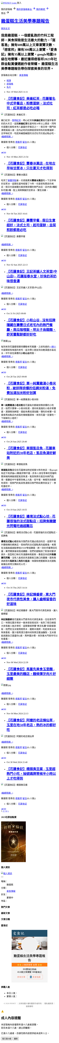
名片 (9, 87)
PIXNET (13, 1003)
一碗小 (52, 347)
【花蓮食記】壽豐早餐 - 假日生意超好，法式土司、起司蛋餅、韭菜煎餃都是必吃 (31, 225)
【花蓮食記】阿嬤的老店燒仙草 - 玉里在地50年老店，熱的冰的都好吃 (31, 724)
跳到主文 (5, 28)
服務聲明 (29, 1006)
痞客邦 (18, 142)
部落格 (10, 84)
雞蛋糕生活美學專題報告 (25, 21)
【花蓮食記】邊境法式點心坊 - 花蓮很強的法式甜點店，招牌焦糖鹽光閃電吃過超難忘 (31, 521)
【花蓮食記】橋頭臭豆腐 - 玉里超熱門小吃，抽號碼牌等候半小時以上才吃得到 (31, 773)
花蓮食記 (22, 147)
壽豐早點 (12, 180)
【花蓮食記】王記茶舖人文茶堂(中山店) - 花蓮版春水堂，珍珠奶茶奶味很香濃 (32, 276)
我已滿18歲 (6, 1039)
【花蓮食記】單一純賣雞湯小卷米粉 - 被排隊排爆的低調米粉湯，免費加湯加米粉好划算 (31, 388)
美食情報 (23, 75)
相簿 (9, 80)
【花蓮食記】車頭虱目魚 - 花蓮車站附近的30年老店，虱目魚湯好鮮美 (31, 452)
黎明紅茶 (16, 120)
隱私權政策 (48, 1003)
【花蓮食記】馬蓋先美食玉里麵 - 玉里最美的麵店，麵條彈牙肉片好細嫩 (31, 673)
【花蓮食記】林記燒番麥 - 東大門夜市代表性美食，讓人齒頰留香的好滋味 (31, 599)
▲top (3, 152)
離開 (16, 1039)
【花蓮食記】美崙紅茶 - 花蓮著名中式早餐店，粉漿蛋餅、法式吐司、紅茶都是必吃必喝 (31, 103)
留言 (25, 142)
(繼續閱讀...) (7, 136)
